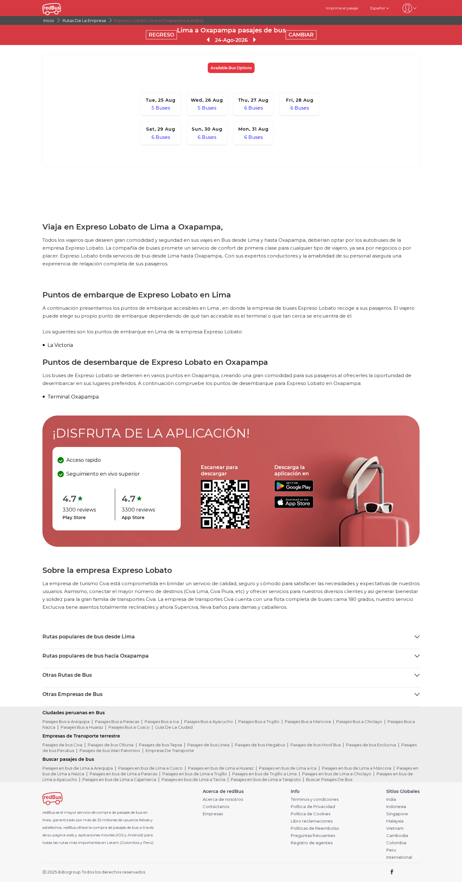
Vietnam (395, 828)
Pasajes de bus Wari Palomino (110, 750)
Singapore (397, 814)
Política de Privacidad (313, 807)
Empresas (213, 814)
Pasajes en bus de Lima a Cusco (150, 768)
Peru (391, 850)
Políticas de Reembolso (315, 828)
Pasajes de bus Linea (208, 744)
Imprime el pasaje (342, 8)
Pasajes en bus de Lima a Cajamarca (119, 779)
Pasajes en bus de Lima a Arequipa (77, 768)
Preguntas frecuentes (313, 836)
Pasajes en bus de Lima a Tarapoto (266, 779)
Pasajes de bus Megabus (260, 744)
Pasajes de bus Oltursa (111, 744)
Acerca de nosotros (223, 799)
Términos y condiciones (314, 799)
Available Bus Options (231, 67)
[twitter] (403, 872)
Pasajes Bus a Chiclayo (359, 721)
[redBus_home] (61, 8)
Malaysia (395, 821)
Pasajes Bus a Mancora (308, 721)
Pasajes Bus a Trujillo (258, 721)
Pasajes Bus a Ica (162, 721)
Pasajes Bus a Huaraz (82, 727)
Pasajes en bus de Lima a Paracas (123, 773)
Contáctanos (216, 807)
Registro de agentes (312, 843)
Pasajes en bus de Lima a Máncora (356, 768)
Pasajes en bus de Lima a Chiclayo (336, 773)
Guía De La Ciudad (174, 727)
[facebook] (392, 872)
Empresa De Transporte (170, 750)
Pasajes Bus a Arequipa (66, 721)
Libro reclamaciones (312, 821)
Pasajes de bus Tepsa (160, 744)
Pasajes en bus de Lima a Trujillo (194, 773)
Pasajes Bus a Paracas (117, 721)
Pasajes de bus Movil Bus (315, 744)
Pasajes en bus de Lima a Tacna (193, 779)
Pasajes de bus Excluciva (371, 744)
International (399, 857)
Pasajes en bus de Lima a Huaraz (221, 768)
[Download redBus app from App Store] (293, 506)
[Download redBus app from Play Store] (293, 490)
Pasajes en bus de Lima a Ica (287, 768)
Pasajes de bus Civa (62, 744)
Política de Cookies (310, 814)
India (391, 799)
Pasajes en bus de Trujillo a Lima (264, 773)
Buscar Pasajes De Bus (329, 779)
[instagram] (412, 872)
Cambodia (397, 836)
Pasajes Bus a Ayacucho (208, 721)
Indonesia (396, 807)
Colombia (396, 843)
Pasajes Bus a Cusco (129, 727)
